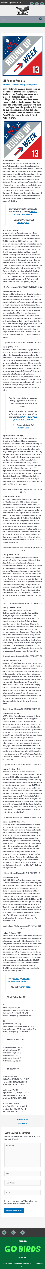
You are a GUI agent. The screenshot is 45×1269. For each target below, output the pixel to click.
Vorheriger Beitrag (22, 1119)
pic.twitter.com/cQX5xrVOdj (23, 214)
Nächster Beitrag (22, 1123)
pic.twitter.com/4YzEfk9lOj (17, 981)
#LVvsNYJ (23, 416)
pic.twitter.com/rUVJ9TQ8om (22, 419)
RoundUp (22, 84)
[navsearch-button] (40, 19)
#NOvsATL (33, 211)
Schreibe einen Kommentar (10, 84)
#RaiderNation (32, 416)
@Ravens (16, 978)
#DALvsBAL (26, 978)
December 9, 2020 (25, 986)
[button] (3, 20)
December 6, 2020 (23, 222)
